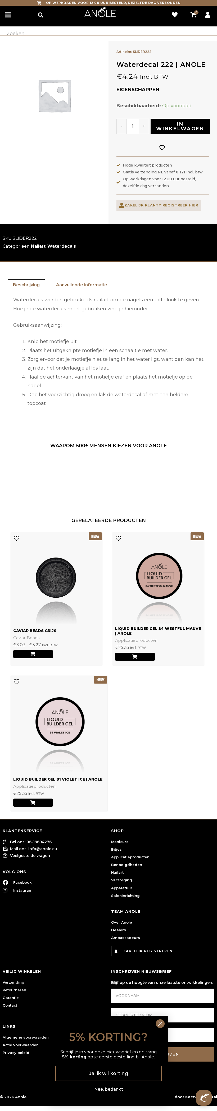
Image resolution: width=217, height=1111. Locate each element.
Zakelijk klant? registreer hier (161, 205)
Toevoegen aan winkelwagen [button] (135, 657)
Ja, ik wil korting (108, 1073)
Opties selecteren (33, 654)
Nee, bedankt (108, 1089)
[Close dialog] (160, 1023)
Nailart (38, 246)
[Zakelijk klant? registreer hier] (121, 205)
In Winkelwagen (180, 126)
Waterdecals (61, 246)
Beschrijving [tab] (26, 284)
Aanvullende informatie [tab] (81, 284)
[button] (40, 15)
